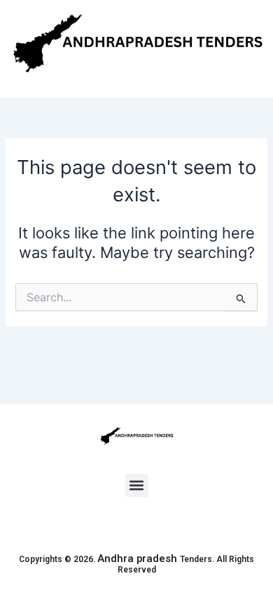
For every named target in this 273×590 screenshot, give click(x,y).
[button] (136, 485)
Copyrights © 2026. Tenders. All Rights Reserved (136, 564)
